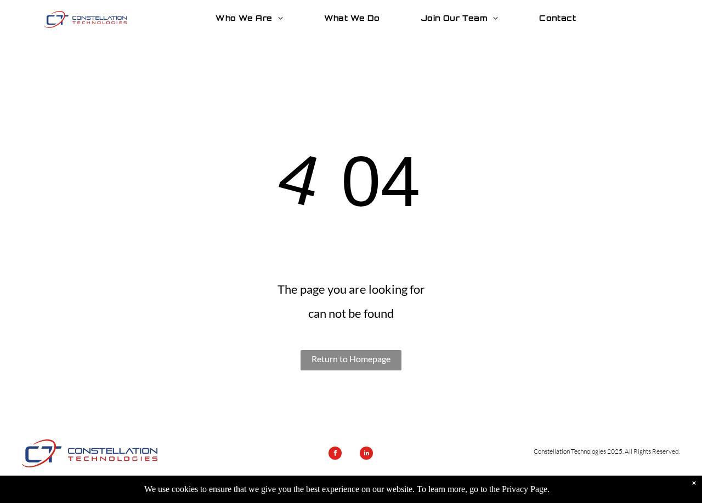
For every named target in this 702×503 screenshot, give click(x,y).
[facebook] (335, 454)
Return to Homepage (351, 358)
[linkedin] (366, 454)
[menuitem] (253, 18)
